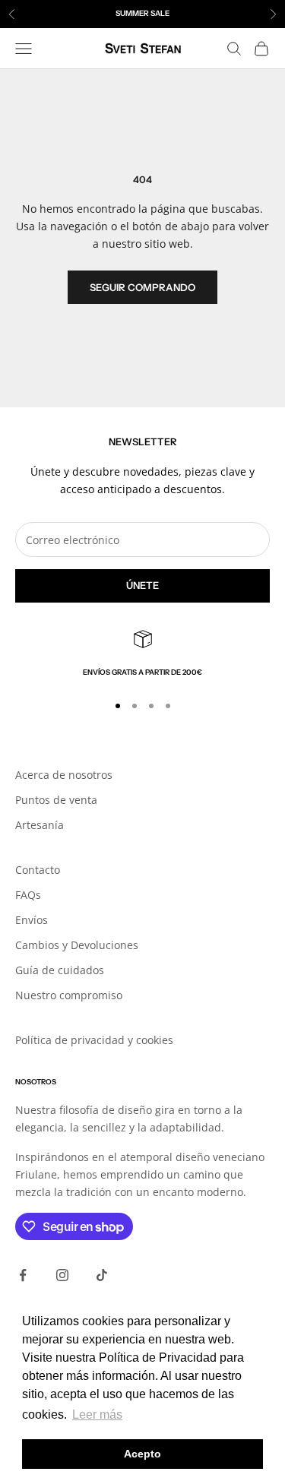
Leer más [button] (97, 1414)
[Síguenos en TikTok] (101, 1275)
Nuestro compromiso (68, 995)
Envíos (31, 920)
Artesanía (39, 825)
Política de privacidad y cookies (94, 1040)
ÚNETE (142, 585)
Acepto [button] (142, 1454)
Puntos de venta (56, 800)
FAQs (28, 895)
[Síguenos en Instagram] (62, 1275)
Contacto (37, 869)
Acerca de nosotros (63, 774)
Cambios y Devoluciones (76, 945)
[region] (142, 654)
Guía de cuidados (59, 970)
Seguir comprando (142, 287)
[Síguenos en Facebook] (22, 1275)
